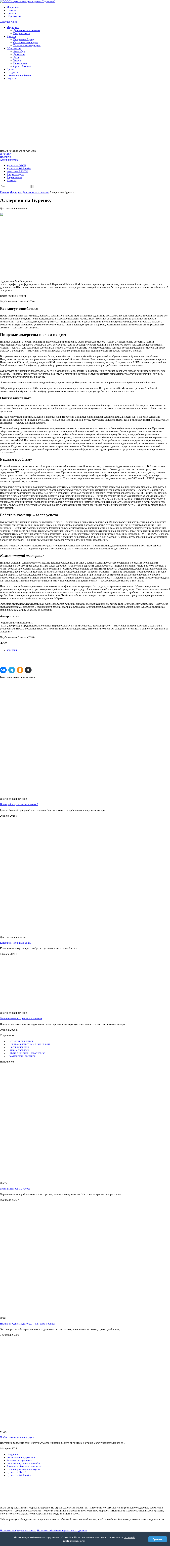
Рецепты (11, 78)
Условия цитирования (19, 1460)
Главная (4, 192)
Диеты (10, 69)
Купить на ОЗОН (16, 165)
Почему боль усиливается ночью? (19, 804)
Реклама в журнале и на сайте (24, 1463)
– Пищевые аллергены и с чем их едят (28, 1044)
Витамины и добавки (19, 75)
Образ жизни (14, 16)
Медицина (13, 7)
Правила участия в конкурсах (23, 1469)
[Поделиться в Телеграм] (11, 670)
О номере (5, 153)
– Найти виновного (18, 1047)
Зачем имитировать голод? (15, 1188)
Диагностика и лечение (26, 30)
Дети (16, 57)
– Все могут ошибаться (20, 1041)
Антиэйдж (19, 51)
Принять (158, 1539)
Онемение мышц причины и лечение (21, 1018)
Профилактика (21, 33)
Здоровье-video (8, 21)
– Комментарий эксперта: (21, 1056)
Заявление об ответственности (24, 1466)
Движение (19, 54)
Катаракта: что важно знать (15, 942)
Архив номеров (9, 159)
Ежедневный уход (23, 39)
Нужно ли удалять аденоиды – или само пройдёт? (28, 1323)
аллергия (12, 650)
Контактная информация (21, 1457)
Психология (20, 63)
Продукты (12, 72)
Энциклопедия (15, 174)
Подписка (5, 156)
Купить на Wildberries (19, 168)
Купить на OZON (17, 1472)
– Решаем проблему (18, 1050)
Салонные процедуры (25, 42)
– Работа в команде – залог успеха (26, 1053)
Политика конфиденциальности (18, 1530)
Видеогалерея (14, 177)
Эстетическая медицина (27, 45)
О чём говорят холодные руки (17, 1437)
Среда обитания (22, 66)
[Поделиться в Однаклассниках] (20, 670)
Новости (11, 10)
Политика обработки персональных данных (62, 1530)
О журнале (13, 1454)
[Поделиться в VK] (3, 670)
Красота (11, 13)
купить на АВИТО (17, 171)
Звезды (17, 60)
